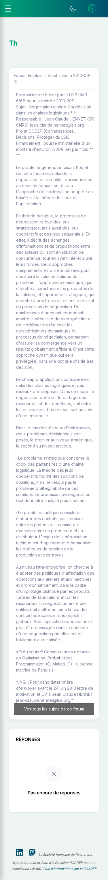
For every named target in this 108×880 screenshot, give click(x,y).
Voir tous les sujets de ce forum (54, 708)
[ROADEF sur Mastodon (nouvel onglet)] (32, 853)
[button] (92, 9)
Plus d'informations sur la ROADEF (69, 869)
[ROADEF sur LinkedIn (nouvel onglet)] (19, 853)
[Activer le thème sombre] (73, 9)
